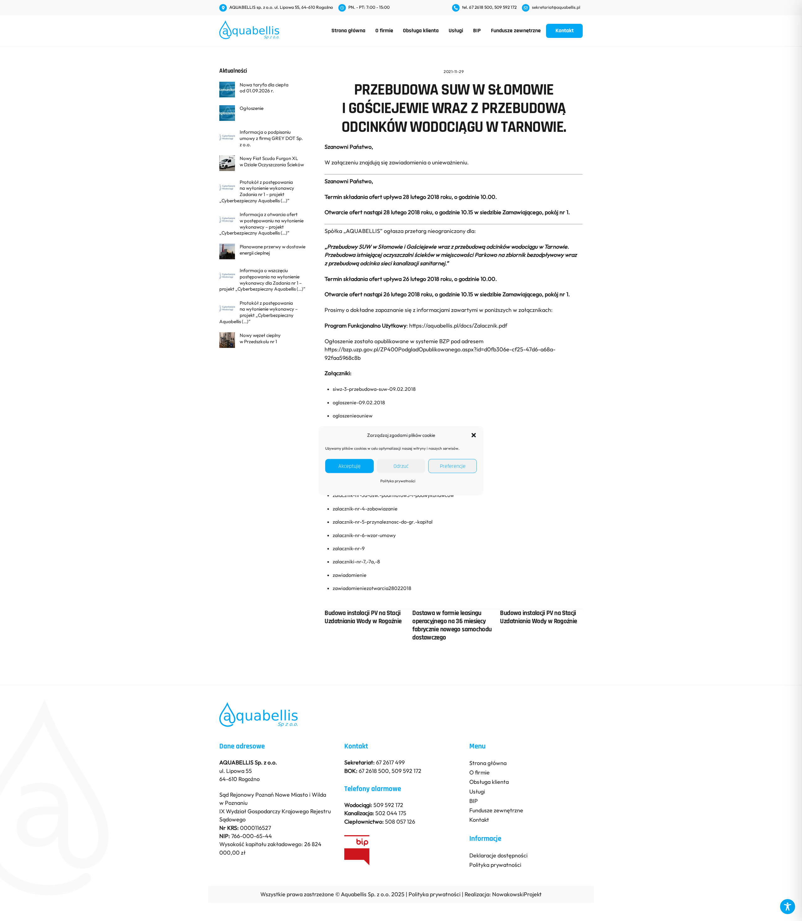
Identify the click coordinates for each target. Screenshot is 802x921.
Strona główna (348, 30)
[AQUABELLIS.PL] (249, 36)
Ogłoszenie (251, 108)
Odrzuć (401, 466)
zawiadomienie (350, 575)
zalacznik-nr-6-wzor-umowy (364, 535)
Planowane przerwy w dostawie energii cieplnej (272, 250)
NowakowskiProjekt (517, 894)
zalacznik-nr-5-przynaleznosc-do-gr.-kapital (383, 522)
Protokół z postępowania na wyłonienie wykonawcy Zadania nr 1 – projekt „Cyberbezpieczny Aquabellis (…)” (256, 191)
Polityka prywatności (397, 481)
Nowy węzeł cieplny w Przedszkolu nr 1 (260, 338)
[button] (474, 435)
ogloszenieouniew (352, 415)
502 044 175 (390, 813)
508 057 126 (400, 821)
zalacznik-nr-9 (349, 548)
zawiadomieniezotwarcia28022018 (372, 588)
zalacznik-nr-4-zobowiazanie (365, 508)
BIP (477, 30)
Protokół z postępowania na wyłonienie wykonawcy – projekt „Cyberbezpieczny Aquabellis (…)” (258, 312)
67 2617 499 (390, 762)
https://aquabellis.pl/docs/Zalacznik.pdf (458, 325)
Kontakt (564, 30)
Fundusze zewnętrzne (516, 30)
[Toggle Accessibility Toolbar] (787, 906)
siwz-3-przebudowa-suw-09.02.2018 (374, 389)
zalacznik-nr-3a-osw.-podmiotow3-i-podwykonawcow (393, 495)
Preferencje (453, 466)
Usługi (456, 30)
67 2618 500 (374, 770)
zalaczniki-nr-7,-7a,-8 (356, 561)
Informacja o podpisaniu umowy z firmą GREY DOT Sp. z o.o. (271, 138)
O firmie (384, 30)
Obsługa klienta (421, 30)
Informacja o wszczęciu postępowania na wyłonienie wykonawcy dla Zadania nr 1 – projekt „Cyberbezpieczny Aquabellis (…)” (262, 279)
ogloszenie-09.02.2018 (359, 402)
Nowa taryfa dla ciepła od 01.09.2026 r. (264, 88)
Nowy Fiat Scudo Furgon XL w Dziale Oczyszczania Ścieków (272, 161)
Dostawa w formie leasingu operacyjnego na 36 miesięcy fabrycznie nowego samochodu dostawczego (452, 625)
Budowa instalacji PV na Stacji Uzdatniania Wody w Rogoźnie (363, 617)
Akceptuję (349, 466)
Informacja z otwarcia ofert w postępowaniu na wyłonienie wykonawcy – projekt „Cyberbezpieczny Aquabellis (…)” (261, 223)
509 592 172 (406, 770)
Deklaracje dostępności (498, 855)
